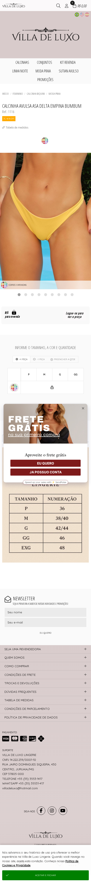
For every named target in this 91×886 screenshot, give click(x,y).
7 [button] (59, 294)
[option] (45, 221)
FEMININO (18, 94)
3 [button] (32, 294)
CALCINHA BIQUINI (36, 94)
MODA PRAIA (55, 94)
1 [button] (19, 294)
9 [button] (72, 294)
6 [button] (52, 294)
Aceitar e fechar (45, 875)
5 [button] (45, 294)
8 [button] (65, 294)
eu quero (45, 632)
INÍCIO (5, 94)
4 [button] (39, 294)
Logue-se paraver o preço (74, 315)
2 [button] (25, 294)
